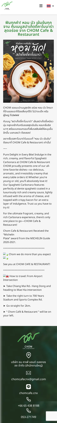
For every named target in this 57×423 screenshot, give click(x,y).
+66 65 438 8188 (28, 406)
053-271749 (28, 417)
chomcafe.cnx (28, 393)
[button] (41, 6)
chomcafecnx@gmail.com (28, 379)
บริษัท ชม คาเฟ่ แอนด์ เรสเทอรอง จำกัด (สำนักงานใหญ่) (28, 364)
